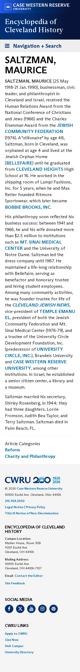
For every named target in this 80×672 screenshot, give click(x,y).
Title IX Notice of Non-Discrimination (32, 513)
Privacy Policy (35, 507)
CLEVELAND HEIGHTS (39, 169)
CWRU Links (17, 626)
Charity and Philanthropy (30, 456)
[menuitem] (40, 633)
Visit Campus (14, 646)
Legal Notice (14, 507)
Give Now (11, 640)
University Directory (19, 652)
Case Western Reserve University (39, 488)
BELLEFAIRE (19, 163)
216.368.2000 (15, 501)
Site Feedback (15, 583)
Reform (12, 449)
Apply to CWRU (16, 634)
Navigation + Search (32, 47)
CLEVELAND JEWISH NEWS (41, 305)
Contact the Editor (29, 576)
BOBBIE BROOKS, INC (27, 207)
